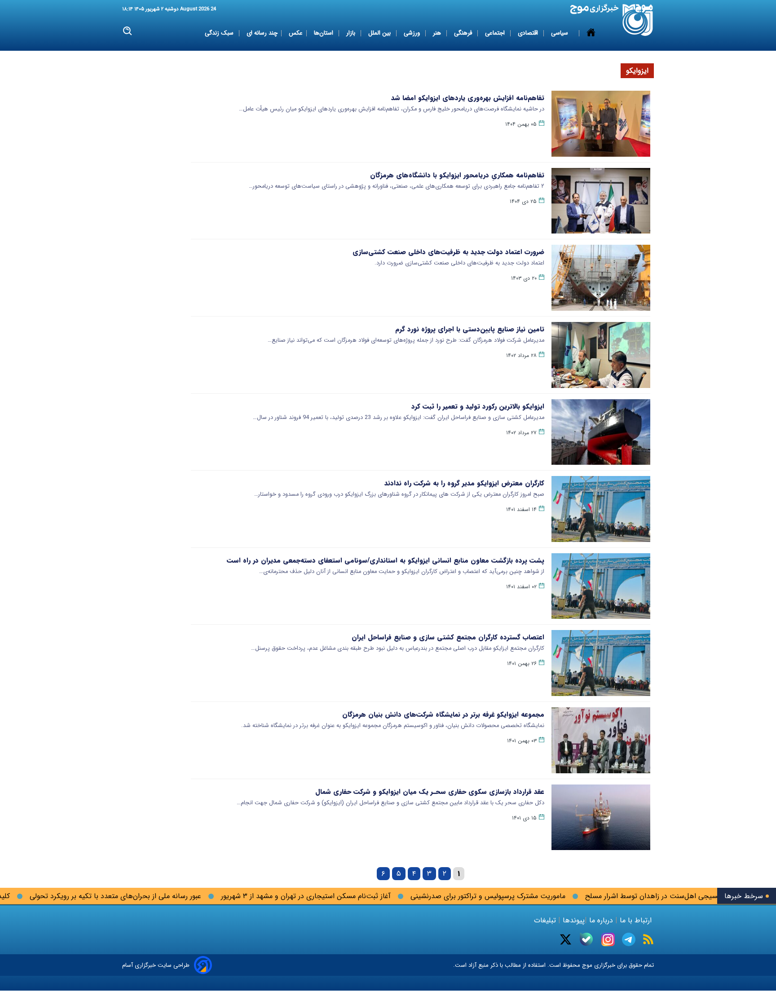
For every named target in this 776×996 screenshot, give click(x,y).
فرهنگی (464, 33)
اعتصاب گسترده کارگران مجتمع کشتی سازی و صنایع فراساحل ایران (448, 637)
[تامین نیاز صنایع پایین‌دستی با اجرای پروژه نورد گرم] (600, 355)
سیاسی (560, 33)
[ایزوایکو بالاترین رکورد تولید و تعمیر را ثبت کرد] (600, 432)
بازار (351, 33)
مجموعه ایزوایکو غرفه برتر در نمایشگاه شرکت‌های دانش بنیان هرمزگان (443, 714)
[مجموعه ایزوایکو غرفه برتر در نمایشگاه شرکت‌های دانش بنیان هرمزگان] (600, 740)
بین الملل (380, 33)
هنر (438, 33)
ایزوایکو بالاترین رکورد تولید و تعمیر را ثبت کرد (477, 406)
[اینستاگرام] (608, 939)
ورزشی (413, 33)
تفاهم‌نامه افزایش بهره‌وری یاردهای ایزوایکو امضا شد (467, 98)
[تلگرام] (628, 939)
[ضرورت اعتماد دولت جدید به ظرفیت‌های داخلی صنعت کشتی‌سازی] (600, 278)
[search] (127, 31)
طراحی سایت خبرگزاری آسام (156, 965)
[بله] (586, 939)
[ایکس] (565, 939)
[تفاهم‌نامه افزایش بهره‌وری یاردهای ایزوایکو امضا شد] (600, 124)
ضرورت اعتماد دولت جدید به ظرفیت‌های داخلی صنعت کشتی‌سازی (448, 252)
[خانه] (590, 33)
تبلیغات (546, 920)
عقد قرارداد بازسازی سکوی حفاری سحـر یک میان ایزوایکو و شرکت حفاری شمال (429, 791)
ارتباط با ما (635, 920)
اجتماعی (496, 33)
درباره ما (601, 920)
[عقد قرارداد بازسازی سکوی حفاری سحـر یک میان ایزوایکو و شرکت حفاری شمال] (600, 817)
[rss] (648, 939)
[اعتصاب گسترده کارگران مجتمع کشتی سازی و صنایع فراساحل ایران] (600, 663)
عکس (296, 33)
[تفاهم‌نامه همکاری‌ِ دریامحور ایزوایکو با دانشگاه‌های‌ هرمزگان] (600, 201)
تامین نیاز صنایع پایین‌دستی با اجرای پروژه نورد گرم (469, 329)
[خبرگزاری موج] (638, 20)
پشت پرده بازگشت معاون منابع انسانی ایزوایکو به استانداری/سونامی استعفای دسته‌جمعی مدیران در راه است (385, 560)
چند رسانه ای (262, 33)
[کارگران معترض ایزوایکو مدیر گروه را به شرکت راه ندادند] (600, 509)
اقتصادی (529, 33)
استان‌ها (324, 33)
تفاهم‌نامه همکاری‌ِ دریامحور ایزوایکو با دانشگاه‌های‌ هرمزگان (457, 175)
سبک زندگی (220, 33)
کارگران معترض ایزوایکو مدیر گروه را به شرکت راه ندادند (464, 483)
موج (586, 965)
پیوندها (572, 920)
